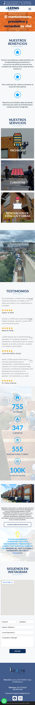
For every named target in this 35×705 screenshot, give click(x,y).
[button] (30, 9)
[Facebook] (15, 698)
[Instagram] (20, 698)
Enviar (17, 651)
